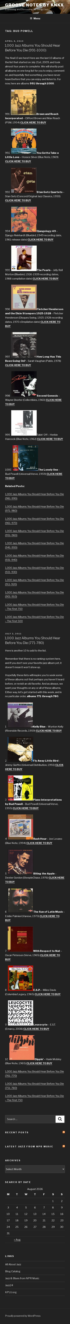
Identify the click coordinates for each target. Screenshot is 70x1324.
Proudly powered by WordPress (23, 1315)
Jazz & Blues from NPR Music (22, 1278)
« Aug (17, 1239)
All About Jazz (13, 1264)
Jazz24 (9, 1285)
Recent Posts (17, 1132)
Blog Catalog (12, 1271)
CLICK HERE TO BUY (33, 122)
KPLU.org (11, 1292)
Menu (36, 18)
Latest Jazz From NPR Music (29, 1146)
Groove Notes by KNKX (34, 5)
